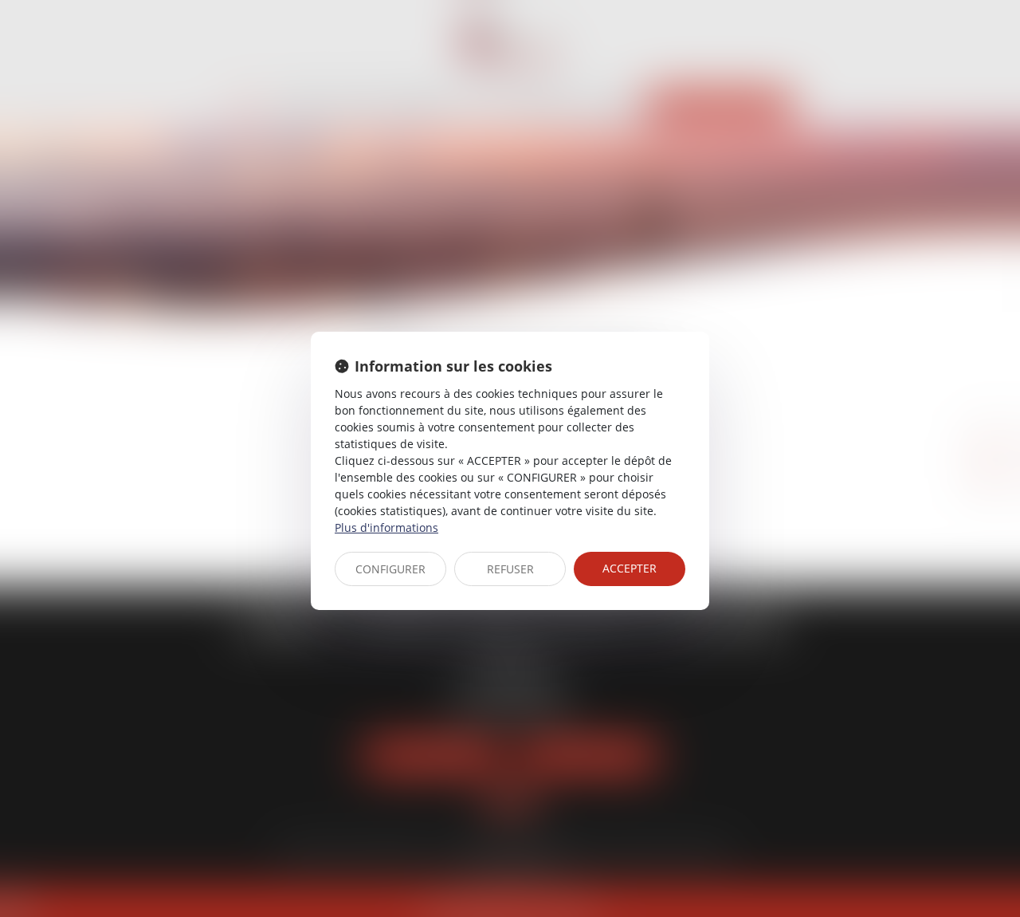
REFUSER (510, 569)
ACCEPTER (629, 568)
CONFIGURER (390, 569)
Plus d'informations (386, 527)
